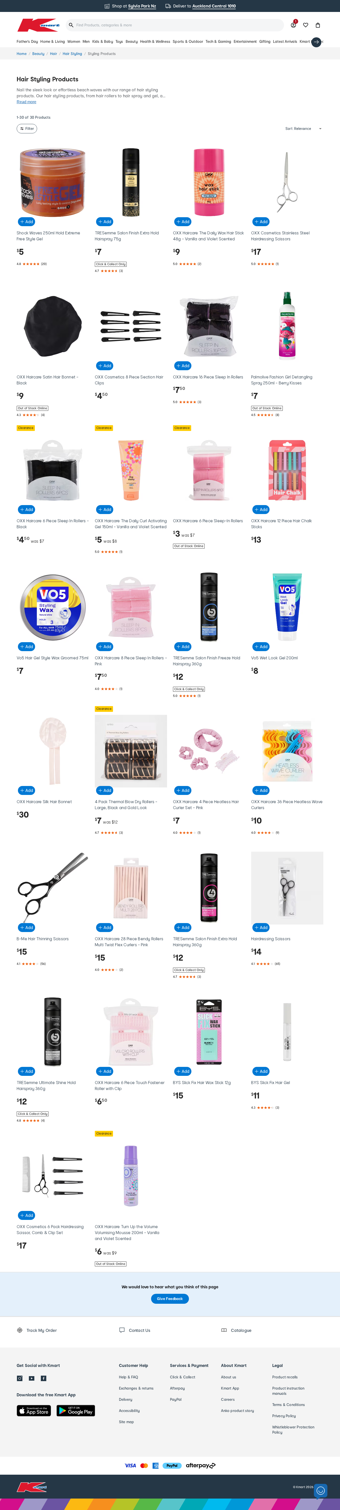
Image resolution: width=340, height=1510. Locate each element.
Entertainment (245, 41)
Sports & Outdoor (188, 41)
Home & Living (52, 41)
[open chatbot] (320, 1492)
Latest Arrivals (285, 41)
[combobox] (175, 25)
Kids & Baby (102, 41)
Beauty (132, 41)
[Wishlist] (305, 25)
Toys (119, 41)
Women (73, 41)
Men (86, 41)
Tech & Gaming (218, 41)
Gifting (265, 41)
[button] (317, 25)
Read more (26, 102)
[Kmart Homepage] (38, 25)
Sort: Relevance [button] (298, 129)
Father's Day (27, 41)
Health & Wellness (155, 41)
